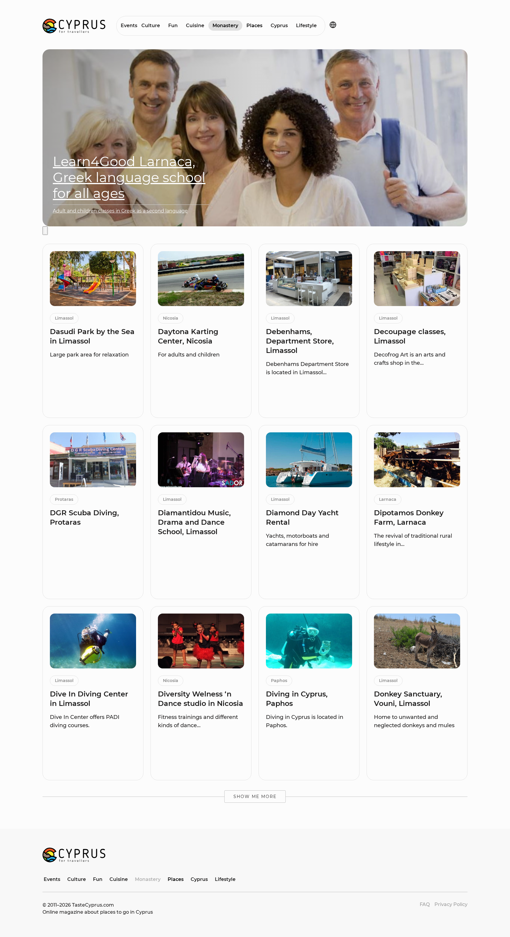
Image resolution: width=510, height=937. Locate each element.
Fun (173, 25)
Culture (150, 25)
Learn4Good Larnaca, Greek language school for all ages (129, 177)
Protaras (64, 499)
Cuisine (195, 25)
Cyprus (279, 25)
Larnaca (387, 499)
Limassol (64, 318)
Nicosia (170, 318)
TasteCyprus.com (93, 905)
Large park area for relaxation (89, 354)
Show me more (255, 796)
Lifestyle (306, 25)
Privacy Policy (451, 904)
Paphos (279, 680)
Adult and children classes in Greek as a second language (120, 211)
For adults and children (189, 354)
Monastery (225, 25)
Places (254, 25)
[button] (45, 230)
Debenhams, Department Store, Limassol (300, 341)
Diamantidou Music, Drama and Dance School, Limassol (194, 522)
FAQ (425, 904)
